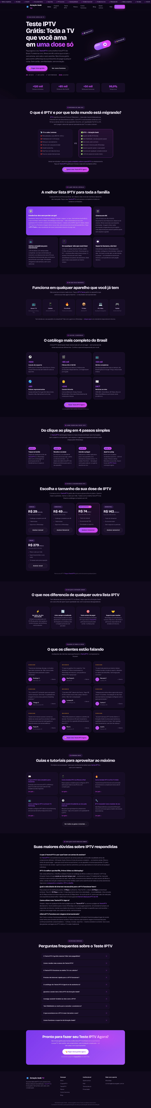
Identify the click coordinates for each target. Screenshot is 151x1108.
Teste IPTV (66, 6)
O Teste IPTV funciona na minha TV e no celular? (75, 970)
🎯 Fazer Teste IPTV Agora (75, 405)
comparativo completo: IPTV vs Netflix (60, 883)
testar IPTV (95, 765)
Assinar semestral (113, 530)
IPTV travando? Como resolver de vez (107, 804)
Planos (75, 7)
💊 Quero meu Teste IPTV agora (76, 169)
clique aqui (87, 319)
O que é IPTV (56, 6)
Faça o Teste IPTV (70, 573)
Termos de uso (87, 1086)
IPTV (51, 117)
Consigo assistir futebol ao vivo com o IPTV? (75, 999)
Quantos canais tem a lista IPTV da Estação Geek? (75, 992)
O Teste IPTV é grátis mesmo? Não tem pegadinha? (75, 956)
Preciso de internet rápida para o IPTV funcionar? (75, 977)
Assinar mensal (38, 530)
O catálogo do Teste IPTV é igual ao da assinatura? (75, 984)
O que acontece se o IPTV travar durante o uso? (75, 1013)
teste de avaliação (94, 1104)
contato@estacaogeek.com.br (114, 1083)
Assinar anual (38, 566)
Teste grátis (120, 7)
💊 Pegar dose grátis (36, 68)
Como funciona (83, 6)
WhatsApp (108, 1080)
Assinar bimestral (63, 530)
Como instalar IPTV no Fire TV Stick (106, 780)
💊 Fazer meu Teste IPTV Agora (75, 738)
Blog (94, 7)
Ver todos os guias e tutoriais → (75, 824)
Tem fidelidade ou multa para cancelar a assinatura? (75, 1006)
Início (49, 7)
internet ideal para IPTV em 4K (87, 897)
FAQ (111, 7)
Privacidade (86, 1089)
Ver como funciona (59, 68)
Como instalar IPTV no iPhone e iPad (74, 780)
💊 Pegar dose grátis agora (75, 1052)
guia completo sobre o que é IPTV (79, 161)
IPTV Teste (33, 227)
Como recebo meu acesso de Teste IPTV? (75, 963)
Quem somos (101, 6)
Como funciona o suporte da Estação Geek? (75, 1020)
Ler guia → (31, 791)
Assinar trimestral (88, 530)
